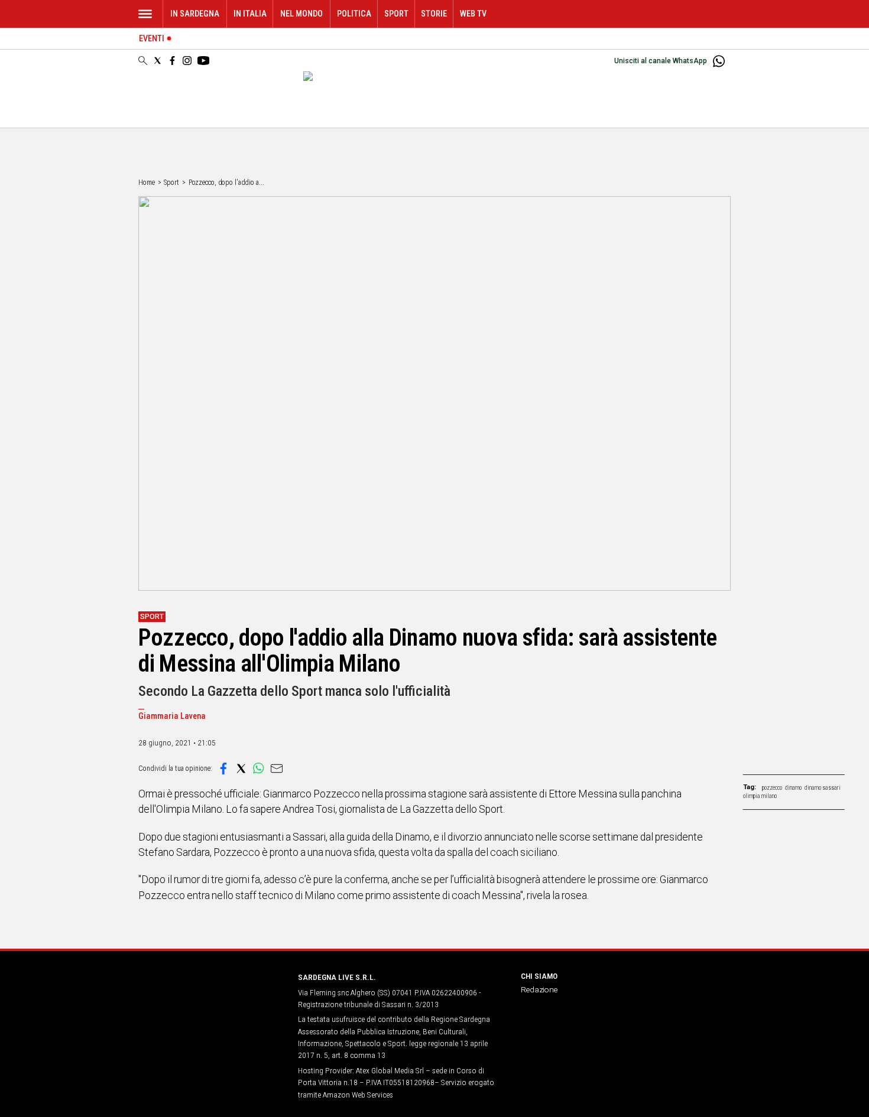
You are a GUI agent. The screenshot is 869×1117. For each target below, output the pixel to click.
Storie (434, 14)
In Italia (250, 14)
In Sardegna (194, 14)
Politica (354, 14)
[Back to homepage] (211, 999)
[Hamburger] (145, 14)
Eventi (151, 39)
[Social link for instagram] (187, 60)
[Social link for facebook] (172, 60)
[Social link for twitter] (157, 60)
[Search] (142, 61)
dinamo (793, 787)
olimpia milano (760, 796)
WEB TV (473, 14)
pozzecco (772, 787)
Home (146, 182)
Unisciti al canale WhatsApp (660, 61)
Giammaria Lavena (172, 716)
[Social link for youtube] (203, 60)
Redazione (539, 989)
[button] (223, 768)
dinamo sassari (823, 787)
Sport (396, 14)
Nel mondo (301, 14)
